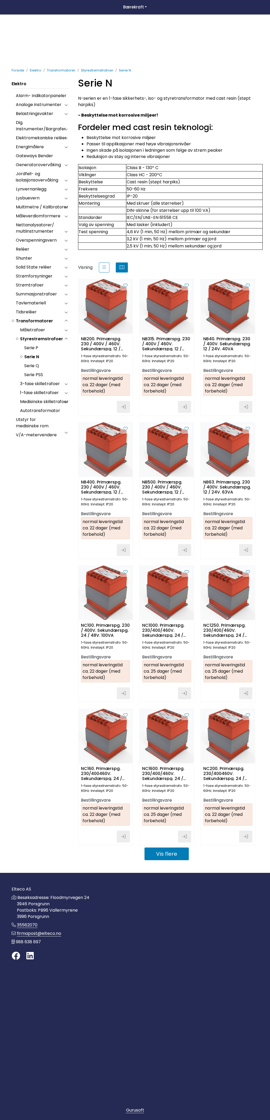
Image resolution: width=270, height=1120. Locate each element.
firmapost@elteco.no (39, 933)
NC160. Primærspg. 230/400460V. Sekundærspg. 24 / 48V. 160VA (101, 773)
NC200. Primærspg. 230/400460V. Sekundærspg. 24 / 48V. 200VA (223, 773)
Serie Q (31, 366)
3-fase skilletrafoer (40, 384)
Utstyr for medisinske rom (32, 423)
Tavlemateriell (31, 303)
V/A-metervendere (36, 435)
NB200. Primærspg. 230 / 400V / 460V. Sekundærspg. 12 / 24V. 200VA (101, 343)
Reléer (22, 249)
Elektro (19, 84)
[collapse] (66, 105)
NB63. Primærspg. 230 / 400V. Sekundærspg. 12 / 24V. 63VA (227, 487)
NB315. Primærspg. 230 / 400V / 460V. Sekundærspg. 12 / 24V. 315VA (166, 343)
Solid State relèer (33, 267)
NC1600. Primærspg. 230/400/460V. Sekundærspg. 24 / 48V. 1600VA (163, 773)
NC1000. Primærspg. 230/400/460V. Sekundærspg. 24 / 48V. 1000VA (163, 630)
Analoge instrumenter (38, 105)
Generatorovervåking (38, 165)
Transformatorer (34, 321)
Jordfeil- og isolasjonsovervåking (37, 177)
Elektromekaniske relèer (41, 138)
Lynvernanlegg (31, 189)
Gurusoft (135, 1110)
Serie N (31, 357)
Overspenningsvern (36, 240)
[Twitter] (16, 956)
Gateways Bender (34, 156)
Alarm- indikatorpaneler (41, 96)
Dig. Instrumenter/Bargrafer (41, 125)
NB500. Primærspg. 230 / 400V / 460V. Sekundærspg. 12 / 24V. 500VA (162, 487)
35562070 (27, 925)
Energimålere (30, 147)
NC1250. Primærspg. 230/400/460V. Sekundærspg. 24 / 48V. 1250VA (224, 630)
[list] (104, 267)
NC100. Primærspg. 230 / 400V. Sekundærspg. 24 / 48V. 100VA (105, 630)
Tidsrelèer (26, 312)
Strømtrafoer (30, 285)
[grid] (122, 267)
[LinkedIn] (30, 956)
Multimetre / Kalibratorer (42, 207)
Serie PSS (33, 375)
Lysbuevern (28, 198)
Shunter (24, 258)
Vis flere (166, 854)
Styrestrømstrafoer (41, 339)
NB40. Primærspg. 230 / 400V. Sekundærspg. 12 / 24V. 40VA (227, 343)
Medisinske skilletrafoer (44, 402)
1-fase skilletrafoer (39, 393)
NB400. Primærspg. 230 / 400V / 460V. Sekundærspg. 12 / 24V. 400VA (101, 487)
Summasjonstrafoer (36, 294)
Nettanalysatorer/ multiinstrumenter (35, 228)
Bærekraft (133, 7)
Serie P (31, 348)
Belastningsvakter (34, 114)
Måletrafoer (32, 330)
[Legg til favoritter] (125, 285)
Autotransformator (40, 411)
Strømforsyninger (34, 276)
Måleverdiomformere (38, 216)
